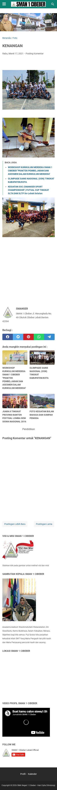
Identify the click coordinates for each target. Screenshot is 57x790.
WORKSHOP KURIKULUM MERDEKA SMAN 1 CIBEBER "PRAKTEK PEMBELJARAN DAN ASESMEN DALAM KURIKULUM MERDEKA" (30, 170)
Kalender (32, 774)
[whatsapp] (39, 337)
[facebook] (7, 337)
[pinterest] (28, 337)
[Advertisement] (28, 273)
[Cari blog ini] (53, 4)
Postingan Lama (44, 524)
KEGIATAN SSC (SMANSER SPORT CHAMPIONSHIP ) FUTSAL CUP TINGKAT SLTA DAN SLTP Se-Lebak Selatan (28, 190)
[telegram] (49, 337)
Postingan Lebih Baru (14, 524)
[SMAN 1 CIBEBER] (28, 4)
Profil (23, 774)
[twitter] (18, 337)
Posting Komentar (35, 53)
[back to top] (51, 783)
